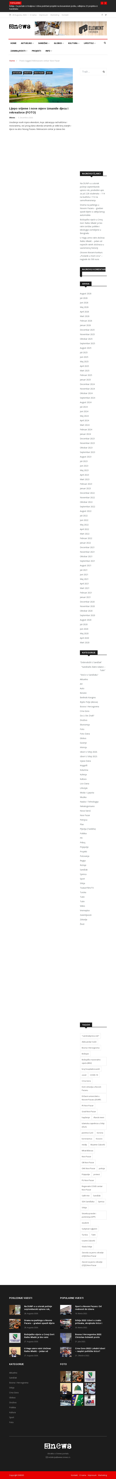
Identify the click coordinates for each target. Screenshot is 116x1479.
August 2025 (85, 345)
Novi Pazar (39, 70)
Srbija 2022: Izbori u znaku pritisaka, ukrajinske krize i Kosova (88, 1320)
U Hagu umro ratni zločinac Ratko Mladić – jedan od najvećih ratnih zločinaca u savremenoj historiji (92, 240)
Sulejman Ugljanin (89, 1226)
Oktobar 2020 (86, 608)
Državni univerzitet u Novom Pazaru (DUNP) (91, 1095)
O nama (33, 12)
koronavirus (87, 1136)
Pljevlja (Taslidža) (88, 826)
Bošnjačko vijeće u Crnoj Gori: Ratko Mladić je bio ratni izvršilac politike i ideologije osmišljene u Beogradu (91, 223)
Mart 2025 (84, 367)
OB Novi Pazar (88, 1159)
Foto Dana (85, 731)
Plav (82, 821)
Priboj (82, 839)
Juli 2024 (84, 404)
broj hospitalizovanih (91, 1066)
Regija (83, 857)
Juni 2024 (84, 408)
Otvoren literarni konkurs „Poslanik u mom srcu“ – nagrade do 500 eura (91, 253)
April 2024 (84, 417)
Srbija (82, 880)
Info (48, 48)
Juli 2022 (84, 512)
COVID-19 (94, 1072)
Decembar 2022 (87, 490)
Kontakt (65, 12)
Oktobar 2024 (86, 390)
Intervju (83, 744)
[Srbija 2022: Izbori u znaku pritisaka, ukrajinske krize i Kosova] (66, 1321)
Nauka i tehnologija (89, 798)
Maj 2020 (84, 630)
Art (81, 681)
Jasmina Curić (87, 1130)
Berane (83, 690)
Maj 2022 (84, 521)
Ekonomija (85, 721)
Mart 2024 (84, 422)
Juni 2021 (84, 571)
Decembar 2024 (87, 381)
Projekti (36, 48)
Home (13, 40)
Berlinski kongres (88, 694)
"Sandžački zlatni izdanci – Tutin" (93, 666)
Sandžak (43, 40)
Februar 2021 (86, 589)
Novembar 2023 (87, 440)
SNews (12, 115)
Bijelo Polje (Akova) (89, 699)
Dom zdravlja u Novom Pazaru (91, 1086)
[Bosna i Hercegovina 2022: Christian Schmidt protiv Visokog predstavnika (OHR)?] (66, 1335)
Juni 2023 (84, 463)
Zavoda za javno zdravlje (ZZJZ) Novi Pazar (93, 1251)
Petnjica (83, 817)
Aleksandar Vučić (89, 1039)
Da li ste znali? (87, 712)
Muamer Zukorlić (98, 1142)
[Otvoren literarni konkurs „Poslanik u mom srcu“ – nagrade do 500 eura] (77, 1390)
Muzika (83, 794)
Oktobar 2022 (86, 499)
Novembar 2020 (87, 603)
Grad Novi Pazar (89, 1108)
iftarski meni (99, 1114)
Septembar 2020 (87, 612)
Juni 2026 (84, 299)
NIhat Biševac (87, 1147)
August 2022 (85, 508)
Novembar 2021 (87, 549)
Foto (82, 726)
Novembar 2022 (87, 494)
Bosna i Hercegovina (89, 703)
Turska (83, 889)
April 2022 (84, 526)
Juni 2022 (84, 517)
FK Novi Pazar (88, 1102)
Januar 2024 (85, 431)
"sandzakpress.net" (90, 1033)
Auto (82, 685)
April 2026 (84, 308)
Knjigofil (83, 762)
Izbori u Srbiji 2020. (88, 749)
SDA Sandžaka (88, 1198)
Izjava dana (85, 758)
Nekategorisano (87, 803)
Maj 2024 (84, 413)
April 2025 (84, 363)
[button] (102, 3)
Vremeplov (85, 907)
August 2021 (85, 562)
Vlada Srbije (87, 1243)
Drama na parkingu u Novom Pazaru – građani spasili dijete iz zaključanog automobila (92, 207)
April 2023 (84, 472)
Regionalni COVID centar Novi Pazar (92, 1185)
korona (100, 1130)
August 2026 (85, 290)
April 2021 (84, 580)
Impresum (43, 12)
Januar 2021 (85, 594)
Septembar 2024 (87, 395)
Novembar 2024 (87, 386)
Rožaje (83, 862)
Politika (83, 830)
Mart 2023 (84, 476)
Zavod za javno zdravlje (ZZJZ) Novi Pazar (92, 1261)
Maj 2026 (84, 304)
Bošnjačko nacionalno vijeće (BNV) (91, 1058)
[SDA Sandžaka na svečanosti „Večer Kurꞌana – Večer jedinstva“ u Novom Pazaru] (89, 1402)
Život (82, 921)
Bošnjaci (85, 1051)
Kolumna (84, 767)
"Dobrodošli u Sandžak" (91, 659)
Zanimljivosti (18, 48)
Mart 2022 (84, 531)
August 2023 (85, 453)
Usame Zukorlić (88, 1238)
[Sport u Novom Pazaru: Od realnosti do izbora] (66, 1307)
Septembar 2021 (87, 558)
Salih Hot (85, 1192)
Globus (58, 40)
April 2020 (84, 635)
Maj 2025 (84, 358)
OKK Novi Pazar (88, 1165)
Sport (49, 70)
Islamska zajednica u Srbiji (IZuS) (93, 1122)
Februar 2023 (86, 481)
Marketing (55, 12)
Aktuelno (26, 40)
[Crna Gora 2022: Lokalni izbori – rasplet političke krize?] (66, 1349)
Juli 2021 (84, 567)
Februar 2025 (86, 372)
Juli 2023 (84, 458)
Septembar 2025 (87, 340)
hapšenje (86, 1114)
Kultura (73, 40)
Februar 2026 (86, 318)
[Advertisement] (93, 120)
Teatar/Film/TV (87, 885)
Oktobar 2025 (86, 336)
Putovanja (84, 853)
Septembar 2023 (87, 449)
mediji (84, 1142)
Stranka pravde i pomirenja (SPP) (89, 1212)
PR (81, 835)
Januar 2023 (85, 485)
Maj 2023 (84, 467)
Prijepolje (84, 844)
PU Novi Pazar (88, 1177)
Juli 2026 (84, 295)
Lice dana (84, 780)
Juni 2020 (84, 626)
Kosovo (99, 1136)
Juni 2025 (84, 354)
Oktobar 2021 (86, 553)
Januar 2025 (85, 376)
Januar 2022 (85, 540)
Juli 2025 (84, 349)
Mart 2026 (84, 313)
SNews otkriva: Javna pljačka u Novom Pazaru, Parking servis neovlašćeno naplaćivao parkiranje (52, 6)
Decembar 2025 (87, 327)
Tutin (82, 894)
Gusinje (83, 740)
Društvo (27, 70)
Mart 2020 (84, 639)
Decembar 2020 (87, 599)
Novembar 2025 (87, 331)
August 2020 (85, 617)
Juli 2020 (84, 621)
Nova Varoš (85, 808)
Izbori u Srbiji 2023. (88, 753)
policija (102, 1165)
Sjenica (83, 871)
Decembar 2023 (87, 435)
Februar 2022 (86, 535)
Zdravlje (83, 916)
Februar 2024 (86, 426)
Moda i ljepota (87, 789)
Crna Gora (84, 708)
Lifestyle (89, 40)
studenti (85, 1220)
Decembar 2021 (87, 544)
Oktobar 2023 (86, 444)
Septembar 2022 (87, 503)
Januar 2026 (85, 322)
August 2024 (85, 399)
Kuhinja (83, 771)
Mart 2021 (84, 585)
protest (97, 1171)
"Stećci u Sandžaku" (89, 672)
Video (82, 903)
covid (84, 1072)
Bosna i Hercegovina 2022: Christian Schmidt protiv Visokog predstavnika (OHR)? (90, 1334)
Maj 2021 (84, 576)
